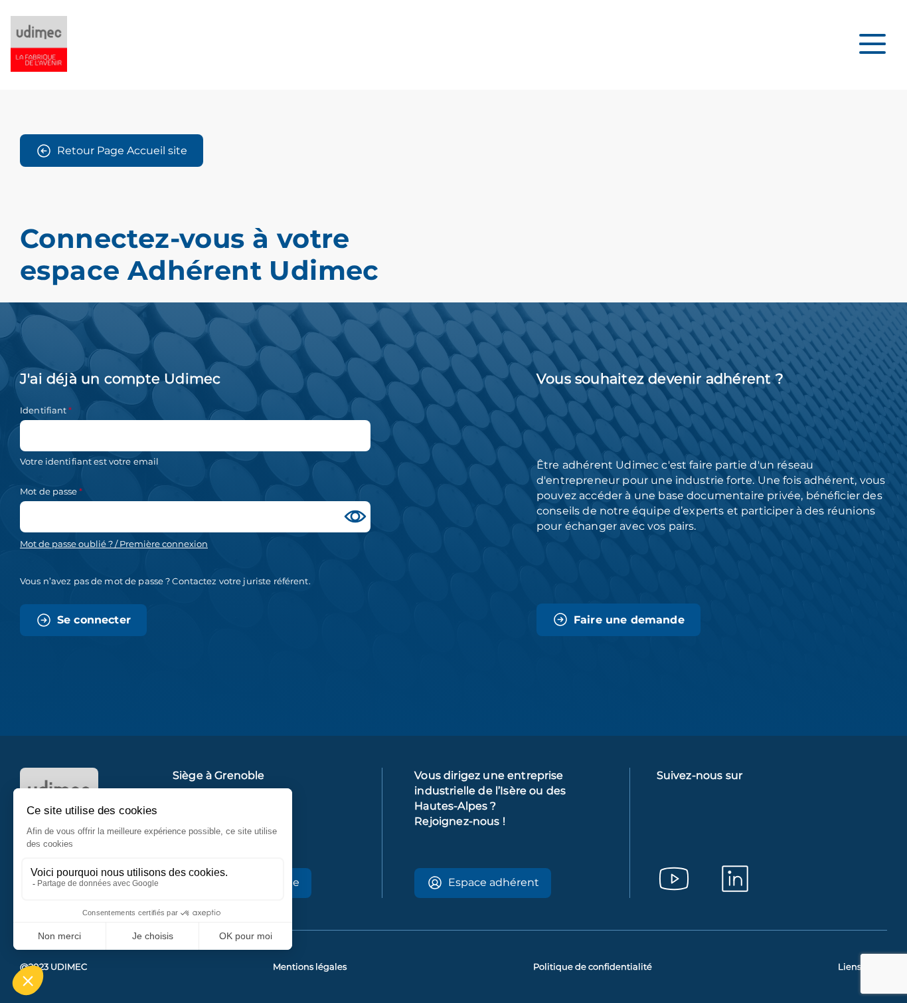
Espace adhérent (493, 882)
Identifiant (43, 410)
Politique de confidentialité (592, 966)
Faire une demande (629, 619)
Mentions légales (310, 966)
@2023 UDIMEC (53, 966)
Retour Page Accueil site (122, 150)
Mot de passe (49, 491)
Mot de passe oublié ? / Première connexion (114, 544)
